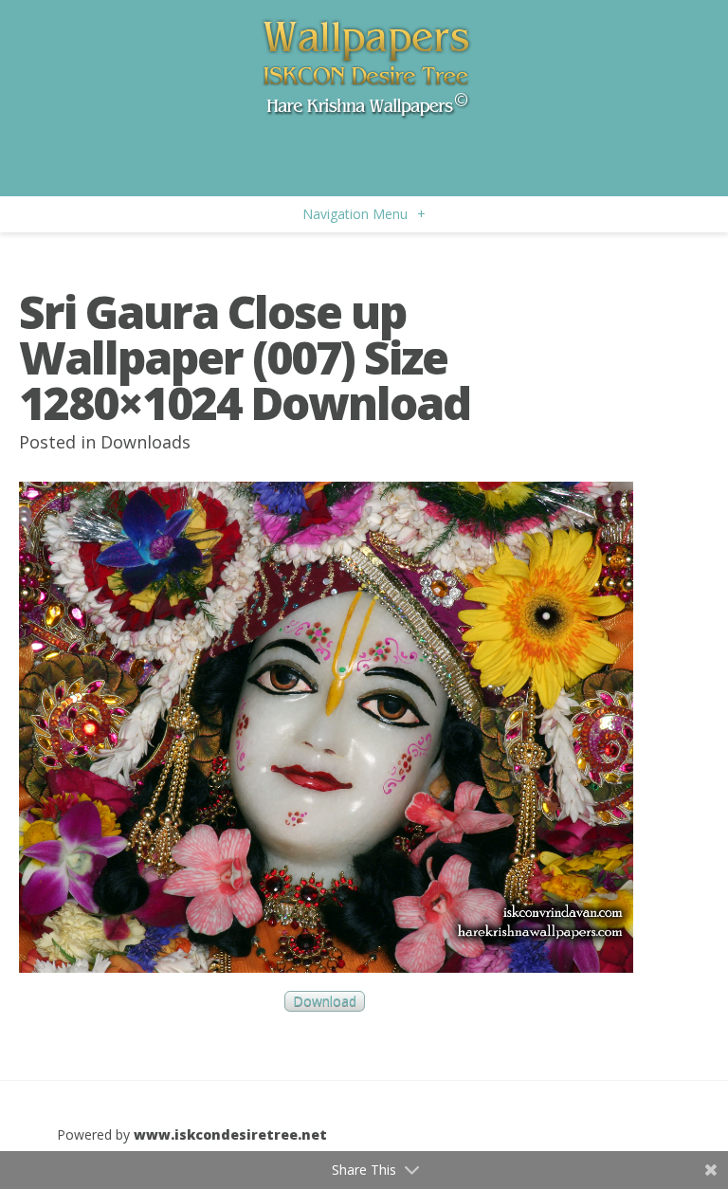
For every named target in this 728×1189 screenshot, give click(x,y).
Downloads (145, 441)
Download (324, 1002)
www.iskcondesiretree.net (230, 1134)
